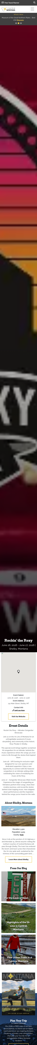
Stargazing (22, 20)
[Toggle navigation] (32, 9)
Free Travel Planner (12, 3)
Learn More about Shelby (18, 859)
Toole (22, 835)
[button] (18, 671)
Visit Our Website (18, 716)
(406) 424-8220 (19, 710)
